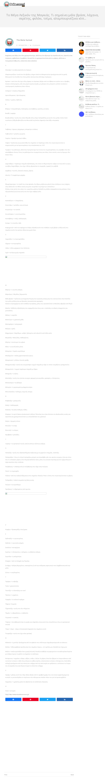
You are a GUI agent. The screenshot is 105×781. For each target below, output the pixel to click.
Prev (5, 775)
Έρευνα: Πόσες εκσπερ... (90, 66)
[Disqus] (39, 740)
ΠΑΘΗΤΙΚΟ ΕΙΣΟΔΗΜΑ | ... (92, 50)
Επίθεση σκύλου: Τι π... (92, 105)
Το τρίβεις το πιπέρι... (90, 58)
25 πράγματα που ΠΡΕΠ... (91, 89)
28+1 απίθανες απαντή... (90, 113)
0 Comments (36, 45)
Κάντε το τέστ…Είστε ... (92, 81)
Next (72, 775)
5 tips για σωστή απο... (91, 74)
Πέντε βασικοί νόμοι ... (93, 96)
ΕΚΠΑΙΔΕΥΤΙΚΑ (23, 45)
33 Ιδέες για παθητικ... (93, 42)
